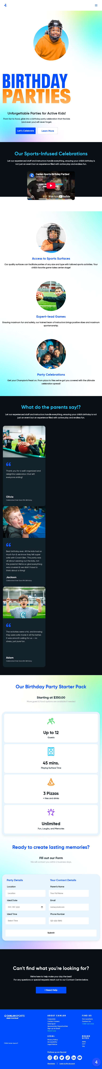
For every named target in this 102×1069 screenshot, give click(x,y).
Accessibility (52, 1042)
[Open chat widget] (96, 1062)
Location (11, 887)
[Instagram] (50, 1057)
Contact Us (86, 1021)
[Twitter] (62, 1057)
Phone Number (57, 914)
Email (52, 900)
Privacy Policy (53, 1040)
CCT (83, 1044)
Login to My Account (67, 1063)
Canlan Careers (54, 1021)
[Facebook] (56, 1057)
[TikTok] (67, 1057)
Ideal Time (12, 914)
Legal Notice (52, 1044)
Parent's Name (57, 887)
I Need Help (51, 990)
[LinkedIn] (73, 1057)
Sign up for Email (54, 1028)
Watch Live (52, 1031)
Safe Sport (52, 1024)
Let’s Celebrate (25, 130)
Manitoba (51, 1063)
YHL (83, 1046)
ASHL (84, 1042)
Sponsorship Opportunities (58, 1026)
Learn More (48, 130)
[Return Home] (5, 5)
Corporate (51, 1019)
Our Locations (87, 1019)
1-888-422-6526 (88, 1024)
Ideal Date (12, 900)
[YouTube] (79, 1057)
